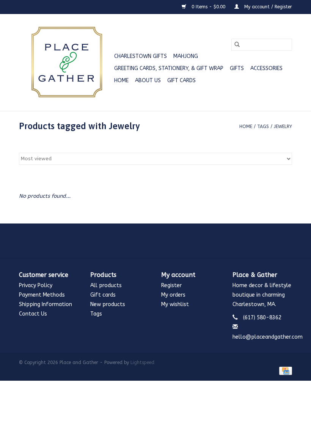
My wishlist (175, 304)
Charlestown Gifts (140, 56)
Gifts (237, 68)
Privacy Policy (35, 285)
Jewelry (283, 126)
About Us (148, 80)
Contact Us (33, 314)
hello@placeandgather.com (267, 337)
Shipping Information (45, 304)
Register (171, 285)
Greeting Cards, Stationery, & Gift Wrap (168, 68)
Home (121, 80)
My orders (173, 295)
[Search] (237, 45)
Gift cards (181, 80)
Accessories (266, 68)
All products (106, 285)
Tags (263, 126)
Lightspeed (142, 362)
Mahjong (185, 56)
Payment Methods (42, 295)
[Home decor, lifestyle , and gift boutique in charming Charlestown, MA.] (65, 62)
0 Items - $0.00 (208, 6)
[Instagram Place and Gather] (155, 241)
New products (107, 304)
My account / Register (267, 6)
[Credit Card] (284, 370)
